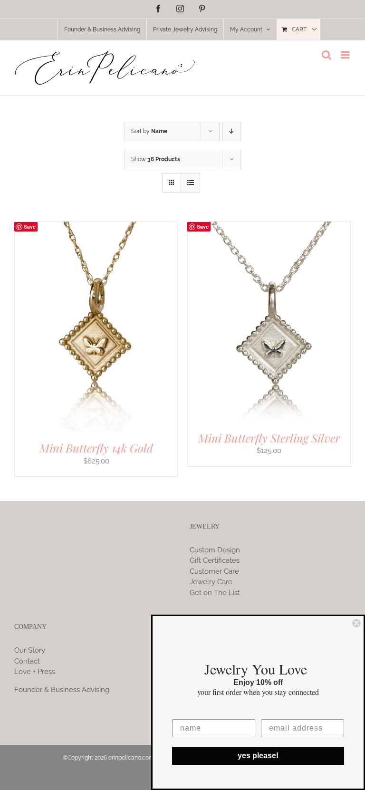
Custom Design (215, 550)
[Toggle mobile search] (326, 55)
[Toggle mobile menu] (346, 55)
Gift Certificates (215, 560)
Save (30, 226)
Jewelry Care (211, 582)
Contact (27, 661)
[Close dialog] (356, 623)
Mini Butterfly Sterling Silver (269, 437)
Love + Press (34, 671)
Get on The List (215, 592)
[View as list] (190, 182)
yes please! (258, 755)
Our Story (29, 650)
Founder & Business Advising (61, 689)
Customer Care (214, 571)
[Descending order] (231, 131)
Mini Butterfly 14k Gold (96, 447)
